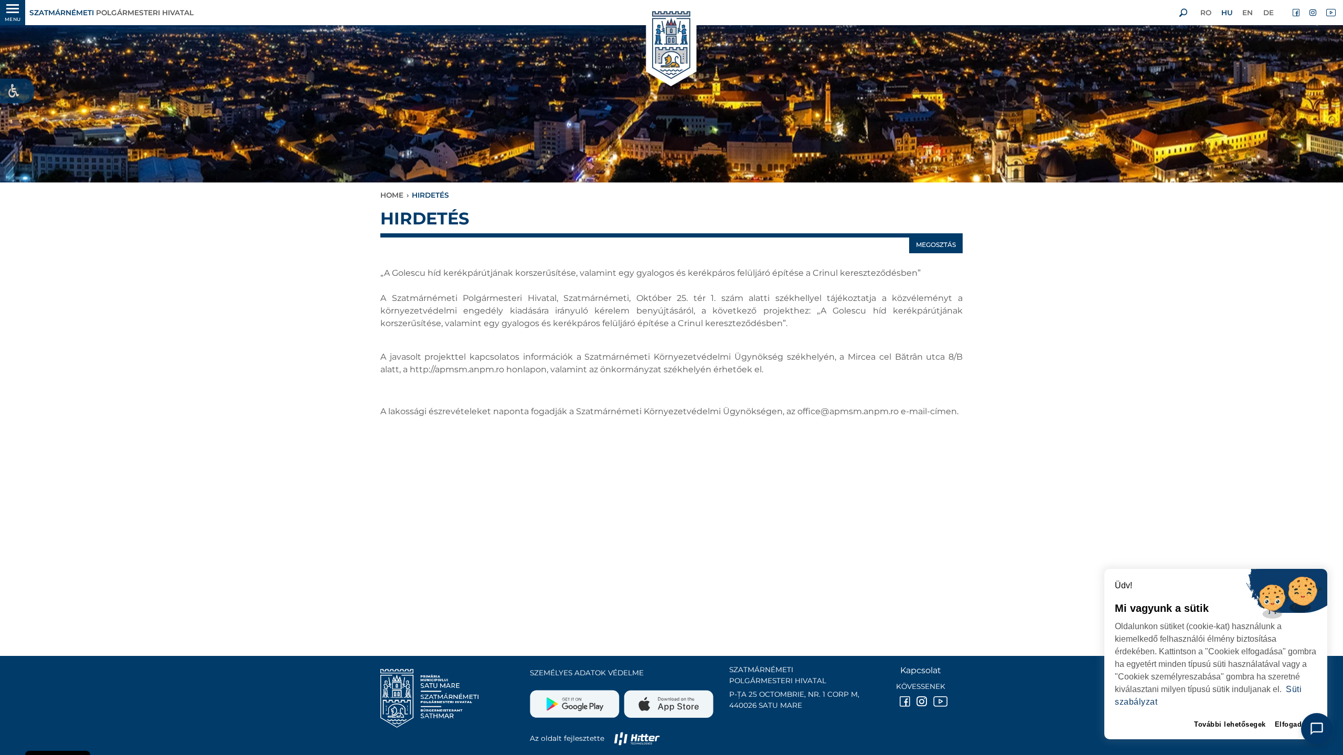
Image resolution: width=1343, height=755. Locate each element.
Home (391, 195)
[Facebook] (1297, 12)
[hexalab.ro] (637, 738)
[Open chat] (1317, 729)
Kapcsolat (920, 670)
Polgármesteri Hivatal (111, 12)
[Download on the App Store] (667, 700)
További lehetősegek (1230, 724)
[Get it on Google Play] (576, 700)
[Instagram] (1313, 12)
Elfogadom (1294, 724)
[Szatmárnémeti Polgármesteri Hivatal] (671, 46)
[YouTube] (1330, 12)
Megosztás (936, 245)
